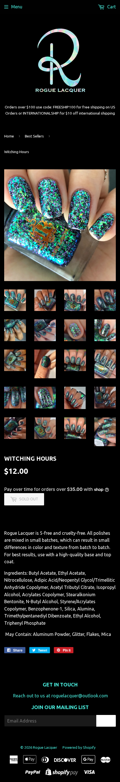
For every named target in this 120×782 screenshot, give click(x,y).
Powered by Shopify (79, 747)
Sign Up (106, 721)
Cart (111, 6)
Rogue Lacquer (45, 747)
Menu (16, 6)
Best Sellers (34, 136)
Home (9, 136)
